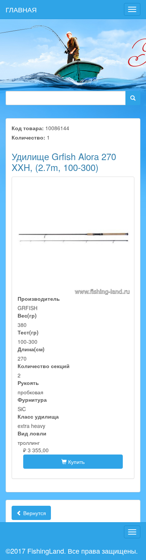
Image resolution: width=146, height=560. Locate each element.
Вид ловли (32, 433)
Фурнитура (32, 399)
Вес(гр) (27, 315)
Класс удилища (38, 416)
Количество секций (44, 366)
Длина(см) (31, 349)
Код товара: (28, 128)
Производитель (39, 298)
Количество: (28, 137)
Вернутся (34, 513)
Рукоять (28, 382)
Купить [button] (76, 461)
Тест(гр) (28, 332)
